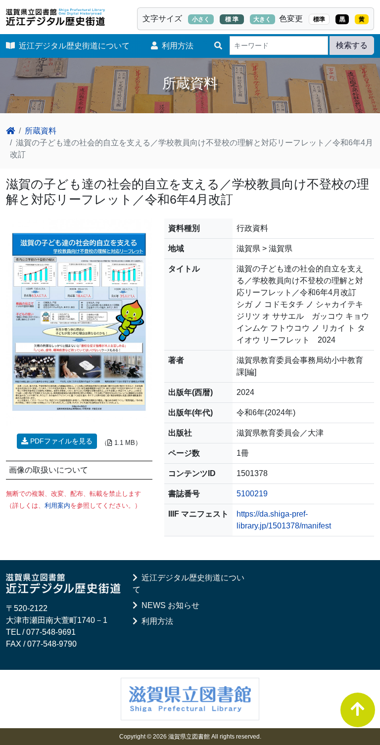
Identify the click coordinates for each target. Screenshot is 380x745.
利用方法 (175, 46)
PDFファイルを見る (60, 441)
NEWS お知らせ (168, 605)
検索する (352, 45)
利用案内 (57, 505)
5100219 (252, 493)
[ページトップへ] (357, 710)
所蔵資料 (40, 131)
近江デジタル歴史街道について (72, 46)
